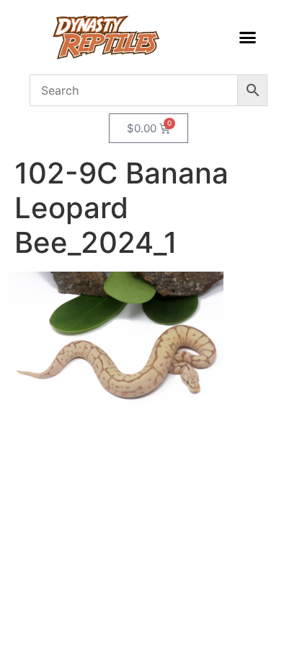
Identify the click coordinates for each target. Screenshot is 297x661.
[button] (247, 37)
